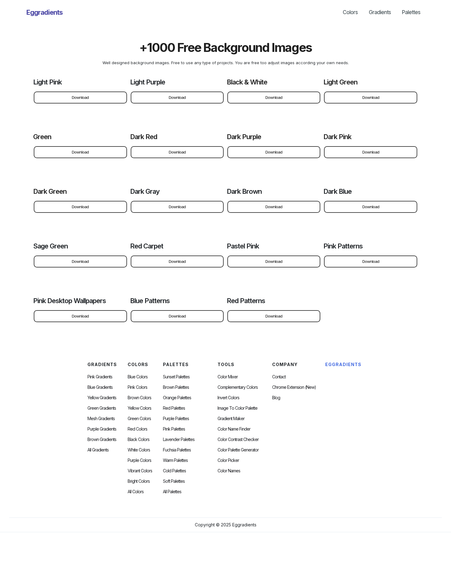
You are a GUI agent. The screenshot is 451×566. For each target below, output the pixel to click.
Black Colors (138, 439)
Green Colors (139, 418)
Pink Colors (137, 387)
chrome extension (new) (294, 387)
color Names (229, 470)
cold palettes (174, 470)
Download (80, 97)
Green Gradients (101, 408)
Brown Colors (139, 397)
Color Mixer (228, 376)
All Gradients (98, 449)
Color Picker (228, 460)
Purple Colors (139, 460)
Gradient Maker (231, 418)
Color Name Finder (234, 429)
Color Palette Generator (238, 449)
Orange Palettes (177, 397)
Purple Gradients (101, 429)
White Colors (139, 449)
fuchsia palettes (177, 449)
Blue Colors (138, 376)
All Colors (136, 491)
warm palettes (175, 460)
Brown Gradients (101, 439)
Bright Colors (139, 481)
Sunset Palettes (176, 376)
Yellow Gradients (101, 397)
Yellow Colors (139, 408)
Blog (276, 397)
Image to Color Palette (237, 408)
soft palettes (174, 481)
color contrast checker (238, 439)
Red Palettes (174, 408)
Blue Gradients (100, 387)
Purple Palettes (176, 418)
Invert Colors (228, 397)
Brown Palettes (176, 387)
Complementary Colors (238, 387)
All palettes (172, 491)
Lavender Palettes (179, 439)
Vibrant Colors (140, 470)
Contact (279, 376)
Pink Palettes (174, 429)
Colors (350, 12)
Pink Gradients (99, 376)
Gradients (380, 12)
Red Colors (137, 429)
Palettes (411, 12)
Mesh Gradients (101, 418)
